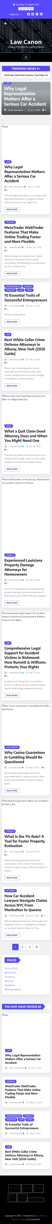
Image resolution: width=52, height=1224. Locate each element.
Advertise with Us (13, 984)
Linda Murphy (14, 102)
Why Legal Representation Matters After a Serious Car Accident (24, 169)
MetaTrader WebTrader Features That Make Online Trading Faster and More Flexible (25, 85)
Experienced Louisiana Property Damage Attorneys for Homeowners (23, 562)
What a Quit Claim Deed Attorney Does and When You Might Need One (25, 431)
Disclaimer (10, 980)
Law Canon (26, 42)
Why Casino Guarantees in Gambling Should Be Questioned (24, 752)
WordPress (40, 1210)
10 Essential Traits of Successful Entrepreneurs (25, 292)
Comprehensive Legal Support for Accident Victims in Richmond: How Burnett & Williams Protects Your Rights (25, 652)
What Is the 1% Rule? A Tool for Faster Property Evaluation (24, 836)
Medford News (19, 1214)
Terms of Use (11, 963)
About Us (9, 976)
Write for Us (10, 967)
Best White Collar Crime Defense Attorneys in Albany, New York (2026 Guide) (24, 342)
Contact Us (10, 971)
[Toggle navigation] (26, 57)
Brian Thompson (16, 181)
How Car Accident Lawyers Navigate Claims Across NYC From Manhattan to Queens (25, 898)
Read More (11, 204)
